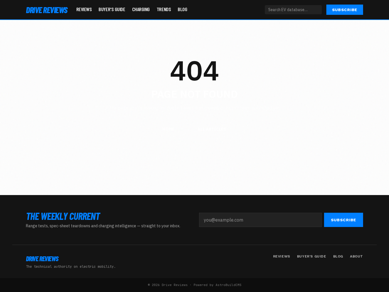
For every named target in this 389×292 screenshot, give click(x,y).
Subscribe (344, 9)
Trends (164, 9)
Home (168, 128)
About (356, 256)
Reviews (84, 9)
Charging (141, 9)
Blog (182, 9)
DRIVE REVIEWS (46, 10)
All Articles (212, 129)
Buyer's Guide (112, 9)
